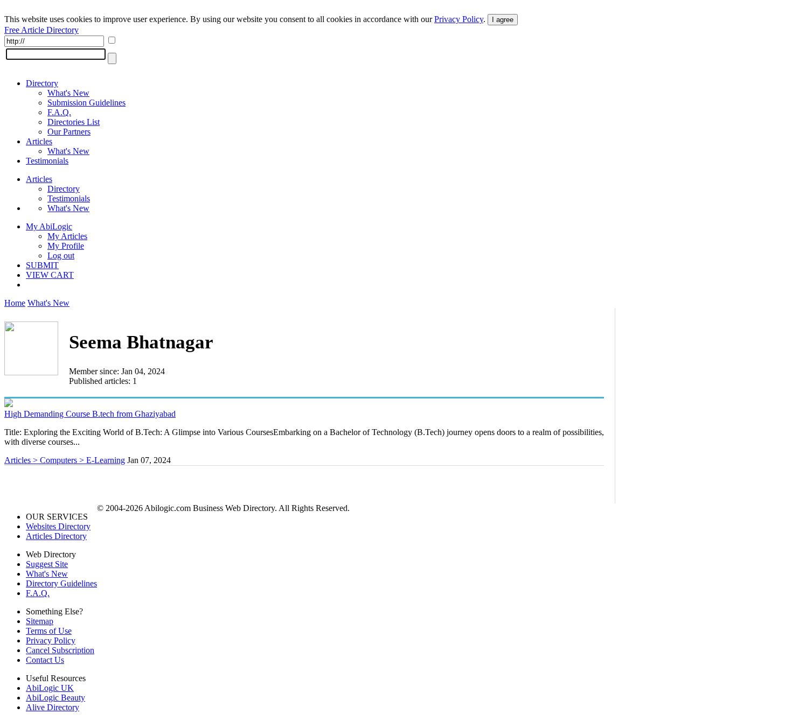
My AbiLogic (49, 226)
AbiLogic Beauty (55, 697)
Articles (39, 141)
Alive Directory (52, 707)
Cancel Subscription (60, 650)
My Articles (67, 236)
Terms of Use (49, 630)
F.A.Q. (59, 112)
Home (14, 302)
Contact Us (45, 659)
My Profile (65, 245)
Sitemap (39, 621)
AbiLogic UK (50, 687)
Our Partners (69, 131)
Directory (42, 83)
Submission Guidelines (86, 102)
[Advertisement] (707, 391)
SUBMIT (42, 265)
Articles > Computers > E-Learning (64, 460)
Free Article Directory (41, 29)
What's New (68, 92)
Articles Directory (56, 536)
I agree (502, 20)
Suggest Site (47, 564)
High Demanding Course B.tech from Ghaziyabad (90, 413)
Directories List (73, 122)
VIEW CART (50, 274)
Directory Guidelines (61, 583)
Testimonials (47, 160)
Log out (60, 255)
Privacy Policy (458, 19)
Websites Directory (58, 526)
